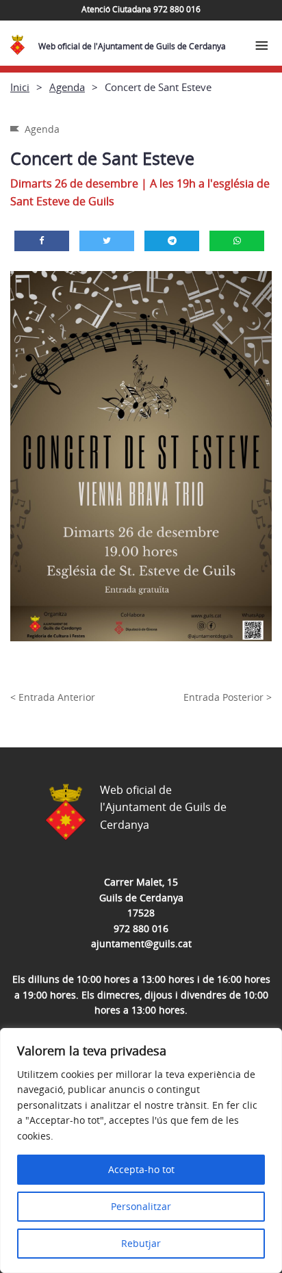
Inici (19, 87)
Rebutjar (141, 1243)
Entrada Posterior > (227, 697)
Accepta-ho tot (141, 1169)
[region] (141, 1150)
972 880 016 (141, 928)
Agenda (67, 87)
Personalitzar (141, 1206)
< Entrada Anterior (52, 697)
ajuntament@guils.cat (141, 943)
